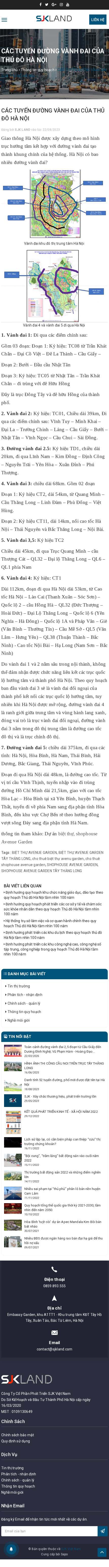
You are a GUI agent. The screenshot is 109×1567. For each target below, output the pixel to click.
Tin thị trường (18, 986)
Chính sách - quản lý (23, 1003)
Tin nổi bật (19, 1036)
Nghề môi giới (18, 1020)
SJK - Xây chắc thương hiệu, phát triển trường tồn (60, 1096)
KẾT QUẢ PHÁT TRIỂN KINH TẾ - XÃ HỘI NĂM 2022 (61, 1112)
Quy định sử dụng (15, 1441)
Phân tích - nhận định (24, 995)
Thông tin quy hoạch (24, 1012)
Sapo (64, 1554)
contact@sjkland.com (54, 1349)
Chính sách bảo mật (17, 1435)
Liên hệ (97, 20)
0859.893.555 (54, 1286)
